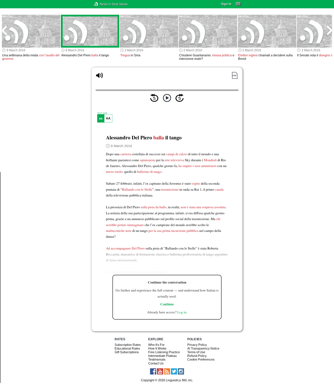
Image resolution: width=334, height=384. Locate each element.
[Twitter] (174, 371)
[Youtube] (160, 371)
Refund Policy (197, 355)
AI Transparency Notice (203, 348)
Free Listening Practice (164, 352)
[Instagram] (181, 371)
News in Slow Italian (102, 4)
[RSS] (167, 371)
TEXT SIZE (102, 113)
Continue (167, 304)
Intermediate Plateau (162, 355)
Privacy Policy (197, 344)
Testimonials (156, 359)
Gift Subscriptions (127, 352)
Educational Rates (127, 348)
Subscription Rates (128, 344)
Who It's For (156, 344)
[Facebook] (153, 371)
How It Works (157, 348)
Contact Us (156, 363)
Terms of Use (196, 352)
